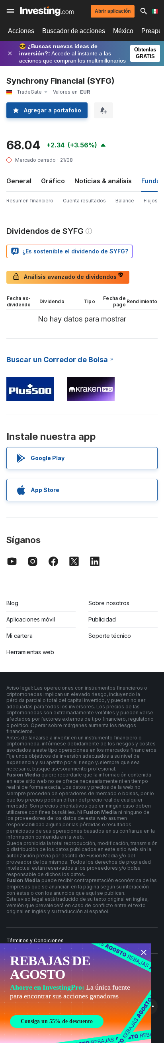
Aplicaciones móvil (30, 619)
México (123, 30)
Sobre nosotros (108, 603)
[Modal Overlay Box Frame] (75, 993)
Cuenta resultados (84, 201)
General (18, 181)
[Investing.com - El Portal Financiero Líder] (47, 11)
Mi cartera (19, 635)
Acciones (21, 30)
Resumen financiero (29, 201)
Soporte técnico (109, 635)
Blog (12, 603)
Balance (124, 201)
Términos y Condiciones (35, 940)
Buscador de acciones (73, 30)
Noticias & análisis (103, 181)
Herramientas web (30, 652)
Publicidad (102, 619)
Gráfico (53, 181)
